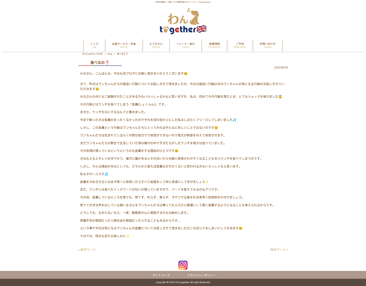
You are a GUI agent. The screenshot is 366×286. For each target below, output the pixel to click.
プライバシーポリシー (201, 275)
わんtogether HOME (92, 54)
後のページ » (279, 249)
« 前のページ (87, 249)
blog (110, 54)
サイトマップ (161, 275)
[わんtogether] (183, 33)
